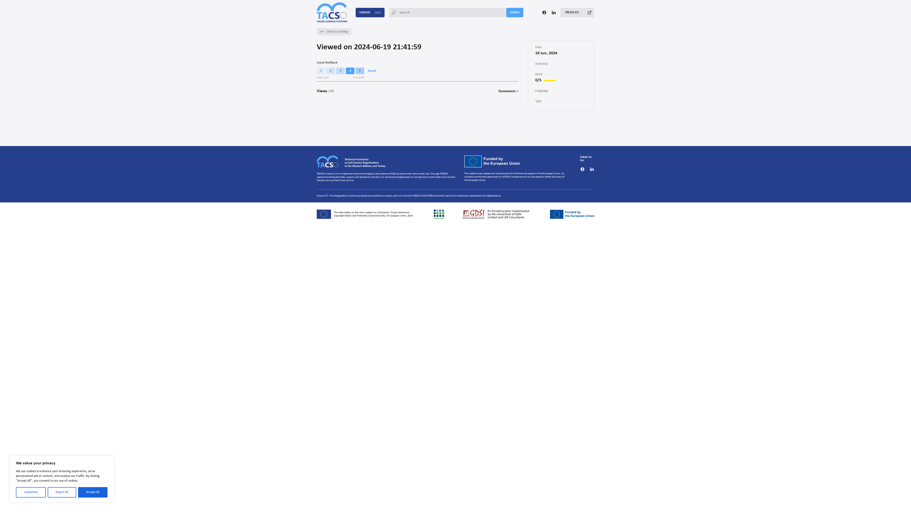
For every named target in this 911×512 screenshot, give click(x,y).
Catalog (364, 12)
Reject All (62, 492)
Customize (31, 492)
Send (372, 71)
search (515, 12)
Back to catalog (337, 31)
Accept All (92, 492)
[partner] (366, 214)
